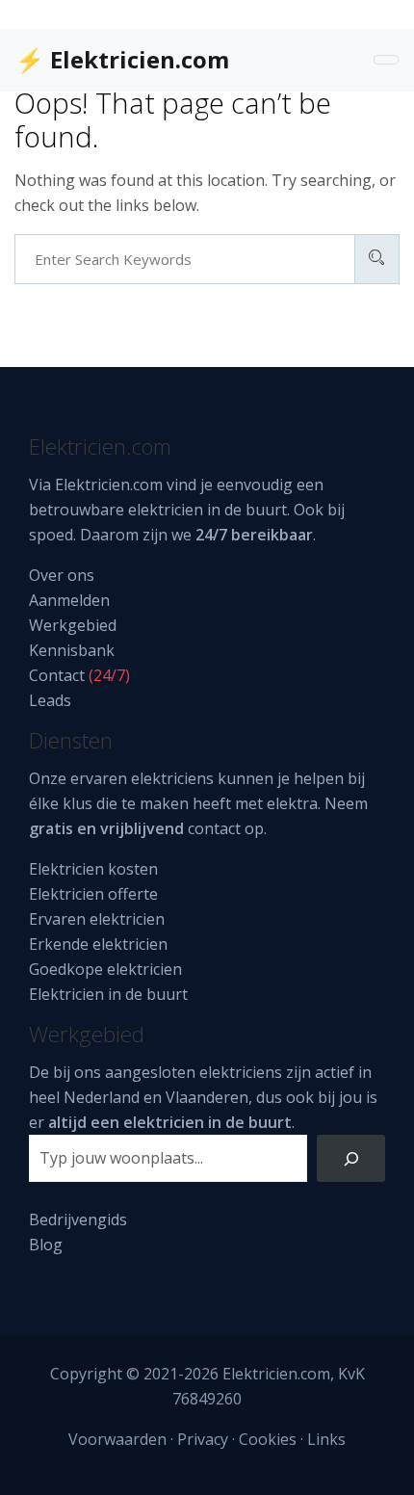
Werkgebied (72, 625)
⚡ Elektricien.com (122, 59)
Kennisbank (72, 650)
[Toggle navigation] (386, 60)
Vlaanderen (207, 1097)
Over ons (61, 575)
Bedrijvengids (78, 1219)
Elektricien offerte (93, 894)
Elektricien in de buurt (108, 994)
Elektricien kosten (93, 868)
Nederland (102, 1097)
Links (326, 1439)
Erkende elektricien (98, 944)
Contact (57, 675)
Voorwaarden (117, 1439)
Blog (46, 1244)
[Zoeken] (351, 1158)
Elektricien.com (109, 484)
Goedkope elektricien (105, 969)
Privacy (202, 1439)
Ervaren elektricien (97, 919)
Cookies (268, 1439)
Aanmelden (69, 600)
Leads (50, 700)
